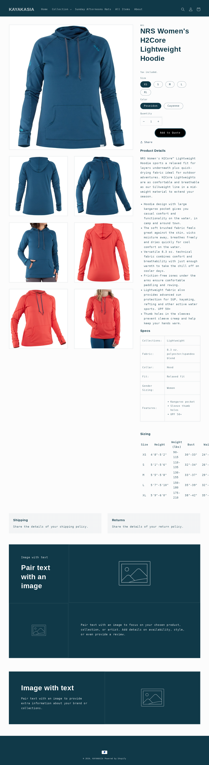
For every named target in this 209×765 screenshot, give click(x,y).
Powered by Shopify (115, 759)
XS (145, 84)
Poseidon (151, 105)
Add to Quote (170, 132)
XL (145, 92)
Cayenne (173, 105)
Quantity (146, 113)
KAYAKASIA (97, 759)
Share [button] (148, 142)
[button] (61, 9)
